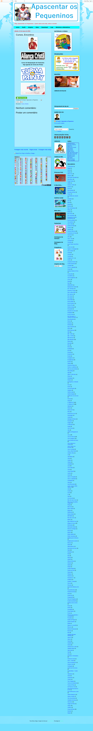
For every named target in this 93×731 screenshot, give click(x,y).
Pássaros (70, 585)
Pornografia (70, 609)
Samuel (69, 641)
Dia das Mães (70, 301)
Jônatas (69, 462)
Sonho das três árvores (72, 667)
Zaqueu (69, 712)
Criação (69, 269)
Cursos (22, 103)
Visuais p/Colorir (71, 709)
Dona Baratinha (71, 319)
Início (17, 27)
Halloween (70, 406)
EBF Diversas (70, 337)
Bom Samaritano (71, 215)
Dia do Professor (71, 303)
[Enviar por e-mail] (16, 102)
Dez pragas (70, 297)
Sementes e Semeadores (73, 655)
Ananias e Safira (71, 184)
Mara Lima (70, 506)
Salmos (69, 639)
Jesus (69, 434)
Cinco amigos (70, 250)
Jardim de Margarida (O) (73, 431)
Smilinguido (70, 666)
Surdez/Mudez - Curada (73, 670)
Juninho (69, 473)
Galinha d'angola (71, 394)
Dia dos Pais (70, 305)
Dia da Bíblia (70, 299)
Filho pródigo (70, 370)
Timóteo (69, 679)
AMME (69, 183)
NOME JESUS (71, 151)
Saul (68, 652)
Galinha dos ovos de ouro (73, 395)
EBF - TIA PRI (71, 335)
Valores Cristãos (71, 696)
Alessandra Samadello (72, 177)
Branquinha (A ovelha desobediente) (72, 218)
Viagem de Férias (71, 703)
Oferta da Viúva (71, 561)
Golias (69, 400)
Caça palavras (71, 222)
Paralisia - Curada (71, 581)
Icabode (69, 417)
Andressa (70, 186)
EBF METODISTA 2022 (73, 152)
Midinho (69, 519)
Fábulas (69, 363)
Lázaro (69, 475)
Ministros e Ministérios (63, 27)
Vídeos (69, 705)
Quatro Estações (71, 621)
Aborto (69, 170)
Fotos (69, 384)
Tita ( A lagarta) (71, 681)
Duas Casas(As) (71, 326)
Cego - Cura (70, 238)
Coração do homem (72, 261)
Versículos (70, 701)
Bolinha (69, 211)
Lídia (69, 489)
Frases (69, 386)
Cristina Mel (70, 273)
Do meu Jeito (70, 314)
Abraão (69, 171)
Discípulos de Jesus (72, 310)
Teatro (69, 675)
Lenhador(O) (70, 480)
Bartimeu (69, 206)
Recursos (70, 627)
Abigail (69, 168)
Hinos (69, 411)
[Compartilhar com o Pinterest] (22, 102)
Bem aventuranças (71, 208)
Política (69, 607)
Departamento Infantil (72, 286)
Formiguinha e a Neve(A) (73, 381)
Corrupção (70, 265)
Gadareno (70, 390)
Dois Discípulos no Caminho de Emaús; (72, 317)
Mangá (69, 504)
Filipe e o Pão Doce (72, 374)
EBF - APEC (70, 333)
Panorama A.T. (71, 577)
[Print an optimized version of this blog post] (21, 98)
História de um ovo (71, 413)
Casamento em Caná (72, 233)
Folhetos (69, 379)
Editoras (69, 341)
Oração (69, 566)
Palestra (69, 572)
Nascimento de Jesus (72, 548)
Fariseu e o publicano (72, 367)
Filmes (69, 376)
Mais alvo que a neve (72, 500)
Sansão (69, 644)
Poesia (69, 605)
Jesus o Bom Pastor (72, 451)
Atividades (70, 198)
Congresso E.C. (71, 258)
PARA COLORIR (71, 160)
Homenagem (70, 415)
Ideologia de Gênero (72, 419)
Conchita (69, 256)
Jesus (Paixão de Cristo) (73, 440)
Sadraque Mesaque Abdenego (72, 635)
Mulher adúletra (71, 534)
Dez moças (70, 296)
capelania (70, 229)
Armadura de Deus (71, 192)
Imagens (69, 422)
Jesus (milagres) (71, 438)
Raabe (69, 623)
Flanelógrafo (70, 378)
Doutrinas (70, 322)
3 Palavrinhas (70, 166)
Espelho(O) (70, 348)
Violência (69, 707)
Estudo (69, 356)
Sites (37, 27)
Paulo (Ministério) (71, 589)
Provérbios (70, 617)
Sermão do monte (71, 658)
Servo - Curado (71, 660)
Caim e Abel (70, 223)
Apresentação (70, 190)
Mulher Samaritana (71, 536)
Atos (69, 200)
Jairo (69, 430)
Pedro (69, 593)
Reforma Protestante (72, 628)
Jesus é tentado (71, 449)
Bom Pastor (70, 213)
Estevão (69, 352)
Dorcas (69, 321)
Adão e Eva (70, 173)
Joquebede (70, 463)
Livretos (69, 490)
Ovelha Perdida (71, 568)
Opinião (69, 564)
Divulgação (70, 312)
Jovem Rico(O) (71, 471)
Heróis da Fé (70, 409)
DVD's (69, 328)
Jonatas (69, 460)
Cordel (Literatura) (71, 263)
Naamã (69, 544)
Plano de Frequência (72, 599)
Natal (69, 550)
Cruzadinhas (70, 275)
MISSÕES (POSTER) (72, 153)
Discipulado (70, 308)
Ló (68, 494)
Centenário (70, 240)
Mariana (69, 510)
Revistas (69, 630)
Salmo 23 (70, 637)
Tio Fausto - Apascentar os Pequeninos (65, 121)
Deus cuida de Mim (72, 292)
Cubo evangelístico (72, 277)
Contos (69, 259)
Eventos (26, 103)
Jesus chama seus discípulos (72, 447)
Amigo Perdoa (71, 181)
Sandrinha (70, 642)
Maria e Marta (70, 508)
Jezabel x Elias (71, 452)
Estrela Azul (70, 354)
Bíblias (69, 209)
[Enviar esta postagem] (41, 99)
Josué (69, 469)
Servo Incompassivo (72, 662)
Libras (69, 482)
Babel (69, 202)
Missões (69, 530)
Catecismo (70, 234)
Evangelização (71, 359)
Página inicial (33, 149)
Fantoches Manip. (71, 365)
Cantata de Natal (71, 225)
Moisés (69, 532)
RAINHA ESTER (71, 155)
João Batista (70, 456)
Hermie (69, 407)
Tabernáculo (70, 673)
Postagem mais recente (21, 149)
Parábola (69, 579)
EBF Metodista (71, 339)
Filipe (69, 372)
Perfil (23, 27)
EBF (68, 332)
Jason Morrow (50, 721)
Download (44, 27)
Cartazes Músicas (71, 231)
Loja (51, 27)
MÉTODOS (70, 515)
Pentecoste (70, 595)
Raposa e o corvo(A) (72, 625)
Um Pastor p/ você (71, 686)
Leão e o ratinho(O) (72, 478)
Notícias (69, 557)
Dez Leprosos (70, 294)
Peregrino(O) (70, 597)
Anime (69, 188)
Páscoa (69, 583)
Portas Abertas (71, 611)
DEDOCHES (70, 150)
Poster (69, 613)
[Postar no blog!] (18, 102)
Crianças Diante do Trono (73, 271)
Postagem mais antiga (45, 149)
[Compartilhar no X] (19, 102)
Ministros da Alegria (72, 528)
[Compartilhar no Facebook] (20, 102)
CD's (69, 236)
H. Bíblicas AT (71, 402)
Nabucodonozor (71, 546)
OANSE (69, 559)
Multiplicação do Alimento (73, 537)
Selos (69, 654)
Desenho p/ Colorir (71, 290)
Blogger (61, 721)
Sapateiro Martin (71, 648)
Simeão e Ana (70, 664)
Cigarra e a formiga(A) (72, 248)
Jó (68, 454)
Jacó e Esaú (70, 428)
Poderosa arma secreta (72, 602)
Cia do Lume (70, 247)
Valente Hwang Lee (72, 694)
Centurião (70, 242)
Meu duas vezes (71, 517)
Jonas (69, 458)
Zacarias (69, 711)
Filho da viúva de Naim (72, 368)
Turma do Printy (71, 684)
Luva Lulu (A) (70, 498)
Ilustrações (70, 420)
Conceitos (70, 254)
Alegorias (69, 175)
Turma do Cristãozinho (72, 683)
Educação (70, 343)
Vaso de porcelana (71, 698)
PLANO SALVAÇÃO (72, 600)
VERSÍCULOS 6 (71, 156)
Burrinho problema (71, 220)
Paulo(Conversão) (71, 591)
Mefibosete (70, 512)
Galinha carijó (70, 392)
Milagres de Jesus (71, 523)
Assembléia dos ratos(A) (73, 195)
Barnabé (69, 204)
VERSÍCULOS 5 (71, 143)
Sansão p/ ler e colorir (72, 646)
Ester (69, 350)
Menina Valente (71, 514)
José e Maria (70, 467)
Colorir (69, 252)
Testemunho (70, 677)
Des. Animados (71, 288)
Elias (69, 345)
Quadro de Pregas (71, 619)
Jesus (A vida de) (71, 436)
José (69, 465)
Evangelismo (70, 357)
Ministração (70, 525)
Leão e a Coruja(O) (71, 476)
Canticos (69, 227)
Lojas (69, 496)
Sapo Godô (70, 650)
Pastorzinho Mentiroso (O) (73, 586)
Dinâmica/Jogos (71, 307)
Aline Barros (70, 179)
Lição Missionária (71, 484)
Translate (59, 131)
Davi (68, 283)
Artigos (69, 194)
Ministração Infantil (72, 526)
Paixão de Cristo (71, 570)
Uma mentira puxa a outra (73, 691)
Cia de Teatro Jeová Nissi (73, 244)
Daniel (69, 281)
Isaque (69, 426)
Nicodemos (70, 552)
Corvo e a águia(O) (71, 267)
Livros (69, 492)
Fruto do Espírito (71, 388)
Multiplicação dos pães (72, 540)
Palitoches (70, 575)
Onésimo (69, 563)
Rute (69, 632)
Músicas (69, 542)
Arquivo (30, 27)
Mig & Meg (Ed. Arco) (72, 521)
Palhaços (69, 574)
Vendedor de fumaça (72, 700)
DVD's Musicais (71, 330)
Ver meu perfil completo (59, 123)
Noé (68, 553)
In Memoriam (70, 424)
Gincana (69, 398)
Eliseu (69, 346)
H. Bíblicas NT (71, 404)
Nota (69, 555)
